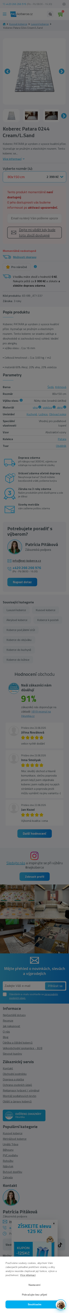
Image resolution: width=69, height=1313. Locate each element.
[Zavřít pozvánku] (61, 1268)
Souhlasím (34, 1304)
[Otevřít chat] (60, 1304)
